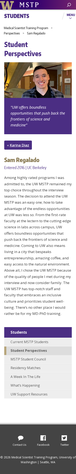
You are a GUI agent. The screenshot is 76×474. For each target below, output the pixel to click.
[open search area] (69, 5)
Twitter (65, 437)
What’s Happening (25, 385)
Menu (71, 15)
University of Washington (7, 4)
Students (19, 332)
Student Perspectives (29, 350)
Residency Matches (26, 368)
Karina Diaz (19, 145)
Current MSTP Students (29, 342)
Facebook (44, 437)
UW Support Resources (29, 394)
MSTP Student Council (28, 359)
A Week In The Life (25, 376)
